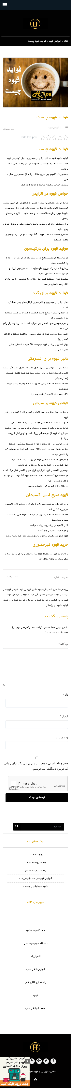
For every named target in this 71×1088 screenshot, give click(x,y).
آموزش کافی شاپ (35, 969)
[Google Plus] (39, 1061)
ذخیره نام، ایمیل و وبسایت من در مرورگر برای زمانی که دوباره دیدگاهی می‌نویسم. (36, 765)
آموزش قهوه (55, 41)
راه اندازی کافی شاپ (35, 982)
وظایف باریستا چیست (35, 862)
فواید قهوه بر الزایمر (23, 594)
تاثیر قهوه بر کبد (28, 589)
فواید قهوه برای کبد (14, 600)
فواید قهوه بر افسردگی (47, 594)
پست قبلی (61, 577)
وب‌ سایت (62, 737)
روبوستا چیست (35, 854)
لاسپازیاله (35, 956)
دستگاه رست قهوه (35, 930)
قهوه (35, 995)
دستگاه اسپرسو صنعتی (36, 943)
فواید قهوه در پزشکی (57, 605)
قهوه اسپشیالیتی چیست (35, 886)
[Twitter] (46, 1061)
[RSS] (32, 1061)
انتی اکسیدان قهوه (48, 589)
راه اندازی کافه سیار (35, 870)
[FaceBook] (53, 1061)
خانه (66, 41)
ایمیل (64, 716)
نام (65, 695)
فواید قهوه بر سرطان (37, 600)
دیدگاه (63, 644)
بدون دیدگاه (8, 129)
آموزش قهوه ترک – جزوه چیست (35, 878)
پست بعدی (10, 576)
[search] (17, 827)
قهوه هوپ (33, 1071)
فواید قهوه (62, 158)
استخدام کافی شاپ (35, 1008)
